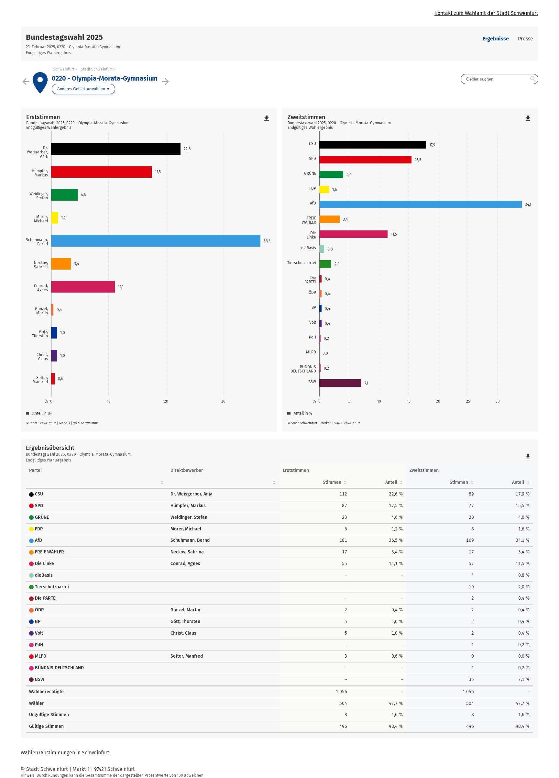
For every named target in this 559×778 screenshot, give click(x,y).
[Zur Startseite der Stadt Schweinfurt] (150, 13)
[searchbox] (499, 79)
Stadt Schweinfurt (97, 69)
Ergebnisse (496, 39)
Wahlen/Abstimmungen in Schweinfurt (65, 753)
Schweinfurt (63, 69)
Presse (525, 39)
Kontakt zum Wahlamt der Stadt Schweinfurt (486, 13)
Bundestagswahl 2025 (64, 37)
